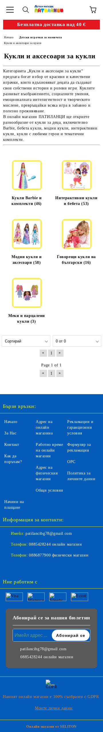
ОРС (71, 462)
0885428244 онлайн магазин (55, 544)
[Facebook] (10, 566)
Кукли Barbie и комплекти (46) (26, 201)
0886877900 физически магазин (58, 555)
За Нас (10, 433)
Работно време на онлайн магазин (49, 450)
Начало (10, 422)
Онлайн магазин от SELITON (51, 727)
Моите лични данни (54, 708)
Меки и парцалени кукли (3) (26, 319)
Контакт (11, 444)
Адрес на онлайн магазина (44, 427)
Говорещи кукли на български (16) (76, 260)
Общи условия (49, 490)
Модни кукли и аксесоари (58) (26, 260)
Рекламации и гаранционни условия (80, 427)
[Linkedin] (35, 566)
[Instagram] (22, 566)
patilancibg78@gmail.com (48, 533)
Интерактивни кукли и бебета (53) (76, 201)
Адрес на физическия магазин (47, 473)
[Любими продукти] (77, 9)
